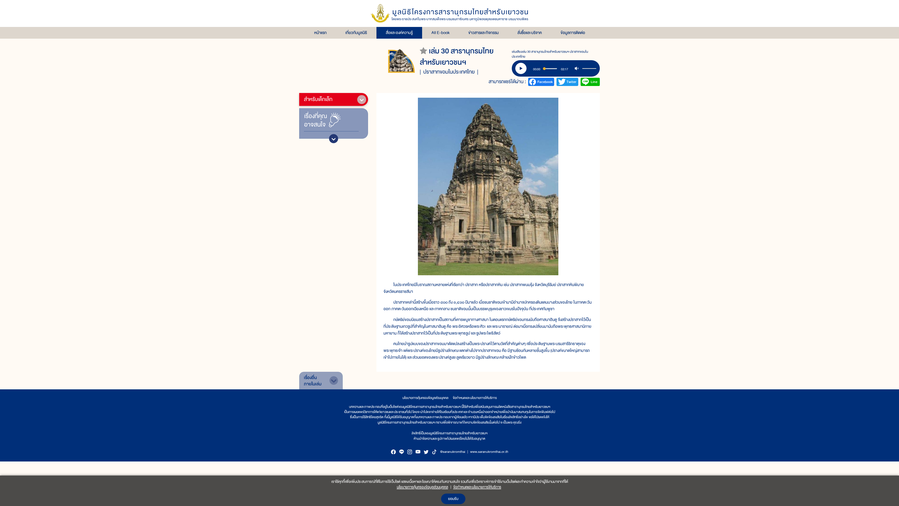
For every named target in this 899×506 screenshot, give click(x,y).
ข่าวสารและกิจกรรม (483, 32)
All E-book (440, 32)
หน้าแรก (320, 32)
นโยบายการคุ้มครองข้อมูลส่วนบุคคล (425, 397)
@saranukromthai (452, 451)
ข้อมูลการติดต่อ (572, 32)
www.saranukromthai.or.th (489, 451)
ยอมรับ (453, 499)
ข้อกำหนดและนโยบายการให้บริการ (475, 397)
